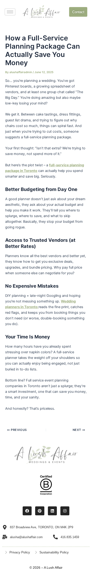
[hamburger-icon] (10, 11)
